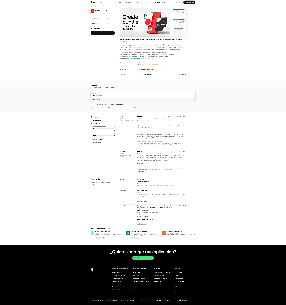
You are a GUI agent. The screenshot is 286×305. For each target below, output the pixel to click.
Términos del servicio (119, 300)
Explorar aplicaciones (158, 2)
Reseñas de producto (139, 278)
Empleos (177, 275)
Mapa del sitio (145, 300)
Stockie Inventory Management (103, 231)
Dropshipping (136, 272)
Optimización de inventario (144, 74)
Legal (176, 290)
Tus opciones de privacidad (158, 300)
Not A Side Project (95, 28)
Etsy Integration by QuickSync (174, 231)
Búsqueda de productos (118, 275)
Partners (177, 284)
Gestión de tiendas (117, 290)
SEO (134, 287)
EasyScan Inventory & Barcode (139, 231)
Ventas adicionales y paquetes (141, 281)
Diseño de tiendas (117, 284)
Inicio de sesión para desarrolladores (101, 300)
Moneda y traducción (139, 293)
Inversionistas (179, 278)
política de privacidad (155, 207)
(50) (94, 23)
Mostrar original (149, 58)
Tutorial (139, 183)
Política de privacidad (143, 179)
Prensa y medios (179, 281)
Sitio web (139, 192)
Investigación (158, 284)
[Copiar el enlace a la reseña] (124, 116)
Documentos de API (159, 275)
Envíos (135, 290)
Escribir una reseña (97, 139)
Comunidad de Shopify (160, 278)
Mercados (136, 275)
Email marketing (137, 284)
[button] (107, 235)
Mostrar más (141, 146)
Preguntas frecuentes (143, 181)
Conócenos (178, 272)
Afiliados (177, 287)
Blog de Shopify (158, 281)
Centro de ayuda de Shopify (162, 272)
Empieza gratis (189, 2)
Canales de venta (117, 272)
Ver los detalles (141, 224)
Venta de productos (117, 278)
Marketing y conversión (118, 287)
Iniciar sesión (178, 2)
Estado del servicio (180, 293)
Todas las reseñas (96, 142)
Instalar (103, 33)
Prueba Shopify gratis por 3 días (143, 258)
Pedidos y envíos (116, 281)
